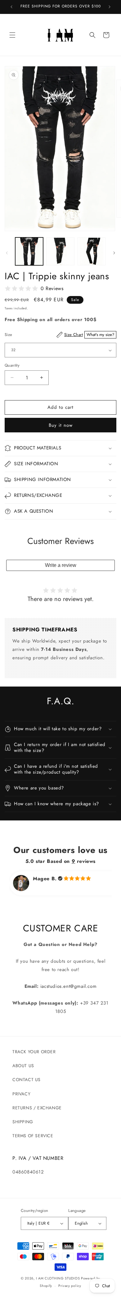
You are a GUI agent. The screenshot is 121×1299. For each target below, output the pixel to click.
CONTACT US (26, 1079)
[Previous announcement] (11, 7)
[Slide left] (7, 253)
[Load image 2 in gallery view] (60, 251)
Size (59, 335)
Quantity (12, 365)
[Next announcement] (109, 7)
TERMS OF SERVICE (32, 1136)
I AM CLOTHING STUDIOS (58, 1278)
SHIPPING (22, 1122)
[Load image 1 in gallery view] (29, 251)
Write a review (60, 565)
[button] (12, 35)
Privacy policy (69, 1285)
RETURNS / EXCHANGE (37, 1108)
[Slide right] (114, 253)
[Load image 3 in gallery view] (91, 251)
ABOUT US (23, 1066)
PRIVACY (21, 1094)
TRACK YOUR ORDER (34, 1052)
